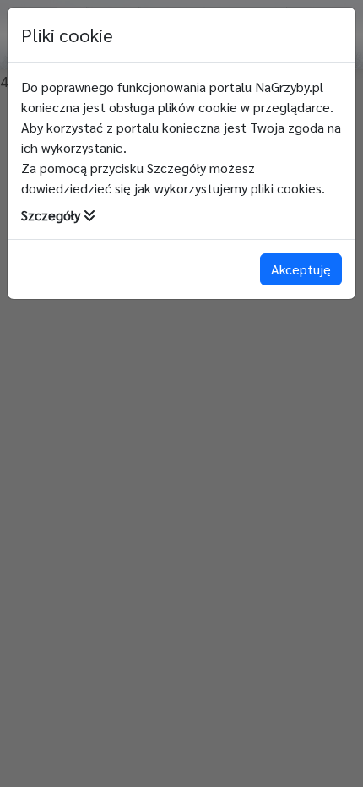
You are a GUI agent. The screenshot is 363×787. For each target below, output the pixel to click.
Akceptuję (301, 269)
